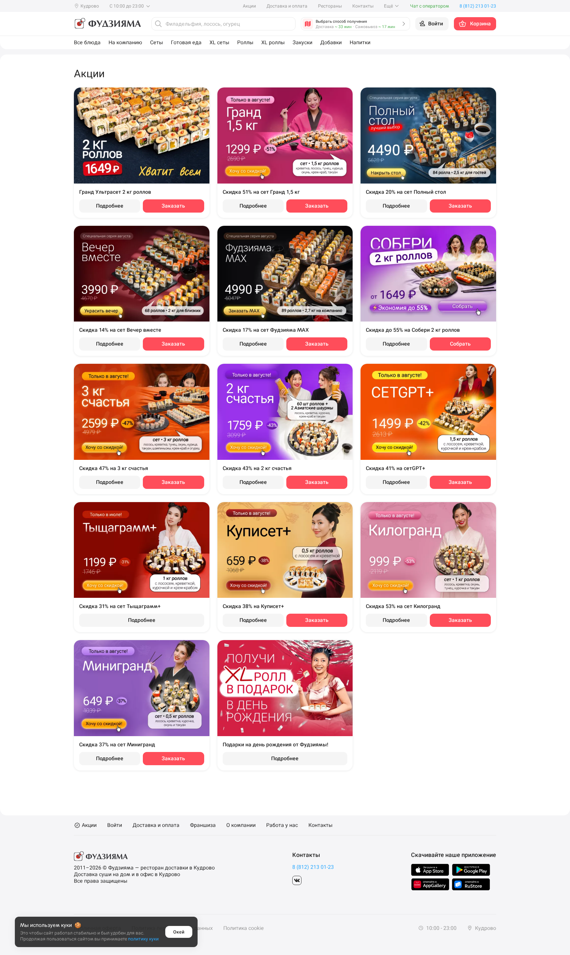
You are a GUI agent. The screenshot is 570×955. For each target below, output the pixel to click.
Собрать (460, 344)
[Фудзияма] (107, 23)
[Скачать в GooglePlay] (471, 870)
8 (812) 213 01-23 (313, 867)
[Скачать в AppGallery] (430, 884)
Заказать (173, 206)
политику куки (143, 938)
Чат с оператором (429, 6)
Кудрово (485, 928)
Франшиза (203, 825)
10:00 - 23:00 (441, 928)
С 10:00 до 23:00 (127, 6)
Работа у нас (282, 825)
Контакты (362, 6)
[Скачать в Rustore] (471, 884)
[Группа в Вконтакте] (296, 880)
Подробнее (109, 206)
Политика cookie (243, 928)
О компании (241, 825)
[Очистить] (289, 24)
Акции (249, 6)
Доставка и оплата (287, 6)
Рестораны (330, 6)
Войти (114, 825)
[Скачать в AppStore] (430, 870)
